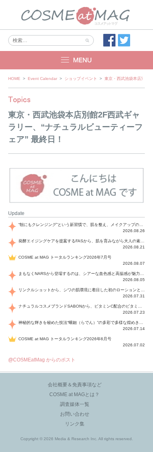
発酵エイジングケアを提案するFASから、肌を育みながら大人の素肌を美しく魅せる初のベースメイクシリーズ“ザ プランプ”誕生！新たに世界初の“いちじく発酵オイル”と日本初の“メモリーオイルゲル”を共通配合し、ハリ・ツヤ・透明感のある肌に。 (81, 241)
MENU (76, 60)
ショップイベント (80, 78)
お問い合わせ (74, 414)
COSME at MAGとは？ (74, 394)
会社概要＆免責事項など (75, 385)
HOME (14, 78)
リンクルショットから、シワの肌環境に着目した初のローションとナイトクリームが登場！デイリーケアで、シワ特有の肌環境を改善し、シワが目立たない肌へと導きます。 (81, 290)
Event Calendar (42, 78)
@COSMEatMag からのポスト (41, 360)
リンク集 (74, 424)
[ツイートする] (124, 40)
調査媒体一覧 (74, 404)
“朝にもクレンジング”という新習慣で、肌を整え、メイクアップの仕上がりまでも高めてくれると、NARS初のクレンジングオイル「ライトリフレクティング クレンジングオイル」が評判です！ (81, 224)
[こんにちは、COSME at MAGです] (76, 202)
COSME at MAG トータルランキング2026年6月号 (64, 339)
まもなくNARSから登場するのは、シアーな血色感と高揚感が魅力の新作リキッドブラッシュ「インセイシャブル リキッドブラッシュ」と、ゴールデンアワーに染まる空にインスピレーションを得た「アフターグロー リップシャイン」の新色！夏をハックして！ (81, 273)
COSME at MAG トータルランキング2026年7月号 (64, 257)
